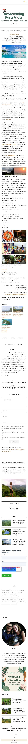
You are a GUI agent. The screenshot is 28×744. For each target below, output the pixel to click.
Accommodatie (5, 590)
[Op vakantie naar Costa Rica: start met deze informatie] (6, 701)
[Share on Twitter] (18, 344)
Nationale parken (6, 597)
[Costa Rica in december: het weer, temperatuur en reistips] (6, 532)
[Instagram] (13, 23)
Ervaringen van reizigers (14, 30)
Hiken (13, 592)
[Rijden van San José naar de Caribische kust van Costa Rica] (6, 523)
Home (3, 30)
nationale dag (13, 594)
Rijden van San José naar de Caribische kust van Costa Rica (18, 522)
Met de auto (5, 594)
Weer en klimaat (6, 603)
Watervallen (21, 601)
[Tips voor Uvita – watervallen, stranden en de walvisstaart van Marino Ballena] (6, 542)
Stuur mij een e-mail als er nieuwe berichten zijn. (13, 438)
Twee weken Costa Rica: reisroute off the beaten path (18, 314)
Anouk (9, 41)
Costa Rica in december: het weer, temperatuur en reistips (18, 532)
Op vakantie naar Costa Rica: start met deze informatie (18, 700)
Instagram (4, 271)
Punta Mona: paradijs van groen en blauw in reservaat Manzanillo (6, 328)
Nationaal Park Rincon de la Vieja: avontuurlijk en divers (19, 719)
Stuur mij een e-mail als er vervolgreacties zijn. (13, 433)
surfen (20, 599)
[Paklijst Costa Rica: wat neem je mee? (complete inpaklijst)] (6, 711)
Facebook (4, 269)
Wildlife (13, 603)
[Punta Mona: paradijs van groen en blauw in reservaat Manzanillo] (7, 322)
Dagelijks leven (14, 590)
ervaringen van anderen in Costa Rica (15, 294)
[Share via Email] (21, 344)
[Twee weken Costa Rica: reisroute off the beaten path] (18, 309)
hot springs (19, 592)
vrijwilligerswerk (12, 601)
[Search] (26, 2)
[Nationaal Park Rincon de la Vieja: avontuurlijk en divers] (6, 720)
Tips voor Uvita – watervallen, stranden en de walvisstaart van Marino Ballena (19, 542)
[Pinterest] (16, 23)
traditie (4, 601)
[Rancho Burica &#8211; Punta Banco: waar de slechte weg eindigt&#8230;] (7, 309)
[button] (8, 171)
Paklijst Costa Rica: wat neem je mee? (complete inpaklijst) (18, 710)
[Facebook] (11, 23)
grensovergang (5, 592)
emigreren (5, 338)
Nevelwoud (15, 597)
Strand (15, 599)
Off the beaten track (16, 338)
